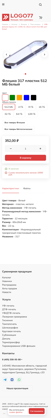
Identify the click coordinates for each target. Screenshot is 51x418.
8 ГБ (30, 106)
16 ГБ (42, 106)
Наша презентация (17, 388)
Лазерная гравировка (14, 316)
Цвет (4, 93)
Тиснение (7, 320)
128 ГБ (31, 114)
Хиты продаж (9, 288)
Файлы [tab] (26, 188)
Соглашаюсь (36, 411)
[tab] (25, 54)
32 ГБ (8, 114)
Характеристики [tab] (10, 188)
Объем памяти (9, 102)
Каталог (6, 277)
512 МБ (9, 106)
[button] (3, 4)
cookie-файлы (15, 412)
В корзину (25, 157)
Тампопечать (9, 324)
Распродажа (9, 284)
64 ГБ (19, 114)
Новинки (7, 281)
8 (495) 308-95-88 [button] (11, 359)
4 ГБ (20, 106)
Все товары (15, 122)
